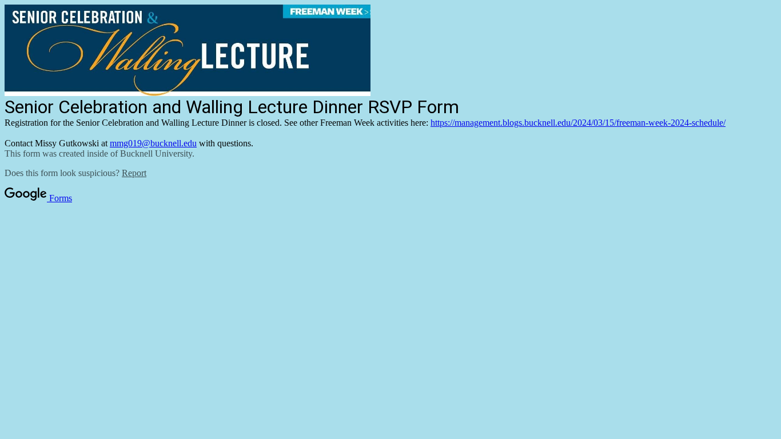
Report (134, 173)
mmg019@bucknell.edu (153, 143)
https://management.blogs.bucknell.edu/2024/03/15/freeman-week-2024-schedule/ (578, 122)
